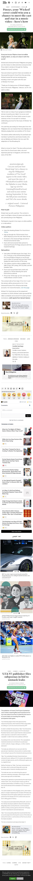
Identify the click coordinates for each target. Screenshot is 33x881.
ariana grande (13, 339)
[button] (29, 2)
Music (23, 7)
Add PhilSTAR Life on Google (15, 29)
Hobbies (15, 671)
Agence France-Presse (17, 683)
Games (21, 671)
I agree (13, 878)
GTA (19, 863)
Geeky (8, 7)
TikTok (6, 232)
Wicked (22, 339)
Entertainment (15, 7)
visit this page (25, 288)
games (9, 863)
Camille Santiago (17, 25)
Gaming (14, 863)
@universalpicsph (16, 164)
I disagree (19, 878)
